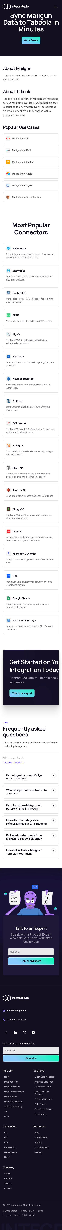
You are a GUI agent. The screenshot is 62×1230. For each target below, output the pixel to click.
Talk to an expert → (14, 762)
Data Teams (40, 1104)
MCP (6, 1116)
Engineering (40, 1114)
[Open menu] (55, 6)
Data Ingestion (11, 1081)
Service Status (10, 1211)
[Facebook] (6, 1032)
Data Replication (12, 1086)
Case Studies (41, 1137)
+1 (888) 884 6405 (16, 1019)
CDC (6, 1142)
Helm (6, 1076)
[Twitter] (24, 1032)
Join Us (7, 1183)
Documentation (42, 1147)
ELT (6, 1137)
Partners (8, 1178)
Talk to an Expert (31, 960)
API (5, 1111)
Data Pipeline (10, 1152)
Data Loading (10, 1096)
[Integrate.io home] (16, 6)
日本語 (24, 1215)
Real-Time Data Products (42, 1092)
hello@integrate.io (16, 1010)
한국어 (31, 1215)
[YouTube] (33, 1032)
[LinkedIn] (15, 1032)
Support (38, 1142)
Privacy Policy (27, 1211)
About (7, 1173)
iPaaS (7, 1157)
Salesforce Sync (43, 1086)
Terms (40, 1211)
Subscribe (31, 1058)
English (17, 1215)
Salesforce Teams (43, 1109)
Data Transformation (14, 1091)
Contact (8, 1188)
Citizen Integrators (43, 1099)
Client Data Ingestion (44, 1076)
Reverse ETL (10, 1147)
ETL (6, 1132)
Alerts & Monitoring (13, 1106)
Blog (37, 1132)
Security (39, 1152)
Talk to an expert (22, 693)
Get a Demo (31, 40)
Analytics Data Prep (44, 1081)
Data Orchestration (13, 1101)
